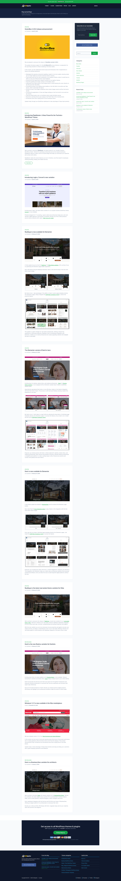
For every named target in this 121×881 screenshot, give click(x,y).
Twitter (91, 877)
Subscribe (93, 35)
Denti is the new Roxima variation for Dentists (40, 644)
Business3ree (45, 504)
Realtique (43, 265)
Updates (27, 26)
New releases (28, 760)
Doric (39, 795)
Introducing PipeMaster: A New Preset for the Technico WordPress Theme (85, 97)
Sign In (95, 5)
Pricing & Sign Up (60, 832)
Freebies (78, 66)
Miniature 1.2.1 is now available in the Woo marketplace (43, 703)
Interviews (78, 68)
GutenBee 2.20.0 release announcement (38, 29)
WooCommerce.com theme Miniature (51, 736)
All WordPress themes (66, 858)
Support (74, 5)
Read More (28, 162)
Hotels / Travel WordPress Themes (69, 863)
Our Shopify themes (85, 865)
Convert (27, 212)
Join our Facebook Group (87, 44)
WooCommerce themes (66, 867)
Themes (46, 5)
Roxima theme (50, 677)
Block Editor (78, 63)
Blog (70, 5)
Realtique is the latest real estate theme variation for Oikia (44, 588)
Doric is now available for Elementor (37, 471)
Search (94, 53)
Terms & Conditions (85, 860)
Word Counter (84, 867)
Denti (59, 383)
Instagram (97, 877)
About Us (83, 858)
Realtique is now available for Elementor (38, 232)
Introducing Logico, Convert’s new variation (39, 177)
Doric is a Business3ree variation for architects (40, 762)
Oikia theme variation (53, 265)
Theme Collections (80, 75)
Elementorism (59, 5)
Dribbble (79, 877)
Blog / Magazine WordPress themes (69, 865)
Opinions (78, 73)
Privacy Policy (84, 863)
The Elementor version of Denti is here (38, 350)
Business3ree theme (59, 795)
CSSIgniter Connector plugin (52, 294)
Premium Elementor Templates (68, 872)
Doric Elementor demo (39, 509)
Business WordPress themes (67, 860)
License (40, 877)
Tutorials (78, 77)
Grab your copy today (48, 218)
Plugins (52, 5)
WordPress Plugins (80, 82)
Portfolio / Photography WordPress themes (70, 870)
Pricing (65, 5)
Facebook (85, 877)
